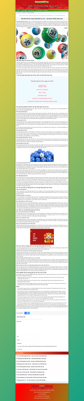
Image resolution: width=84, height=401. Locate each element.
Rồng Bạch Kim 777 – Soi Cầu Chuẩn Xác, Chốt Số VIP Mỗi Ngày (32, 380)
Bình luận (19, 321)
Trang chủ (21, 15)
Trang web (19, 343)
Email (18, 339)
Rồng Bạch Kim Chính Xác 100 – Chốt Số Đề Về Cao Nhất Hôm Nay (32, 363)
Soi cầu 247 (58, 305)
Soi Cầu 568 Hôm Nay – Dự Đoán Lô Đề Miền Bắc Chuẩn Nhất (31, 374)
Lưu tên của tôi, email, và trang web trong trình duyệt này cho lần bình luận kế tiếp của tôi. (37, 346)
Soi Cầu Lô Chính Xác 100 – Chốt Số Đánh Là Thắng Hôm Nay (31, 372)
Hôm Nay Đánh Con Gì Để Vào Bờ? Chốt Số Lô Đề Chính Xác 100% (32, 377)
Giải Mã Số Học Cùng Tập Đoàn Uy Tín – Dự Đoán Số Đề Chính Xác (42, 18)
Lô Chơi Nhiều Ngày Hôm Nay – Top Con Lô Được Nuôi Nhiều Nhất (32, 355)
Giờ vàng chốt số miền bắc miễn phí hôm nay (31, 15)
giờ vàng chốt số (40, 247)
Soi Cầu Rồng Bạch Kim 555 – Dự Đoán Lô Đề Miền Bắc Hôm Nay (32, 361)
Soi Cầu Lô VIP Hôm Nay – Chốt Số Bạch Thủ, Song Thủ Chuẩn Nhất (32, 369)
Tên (18, 336)
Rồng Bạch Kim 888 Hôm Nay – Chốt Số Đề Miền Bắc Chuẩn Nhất (32, 358)
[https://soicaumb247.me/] (42, 8)
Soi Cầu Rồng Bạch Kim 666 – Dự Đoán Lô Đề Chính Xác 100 (31, 366)
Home (18, 10)
